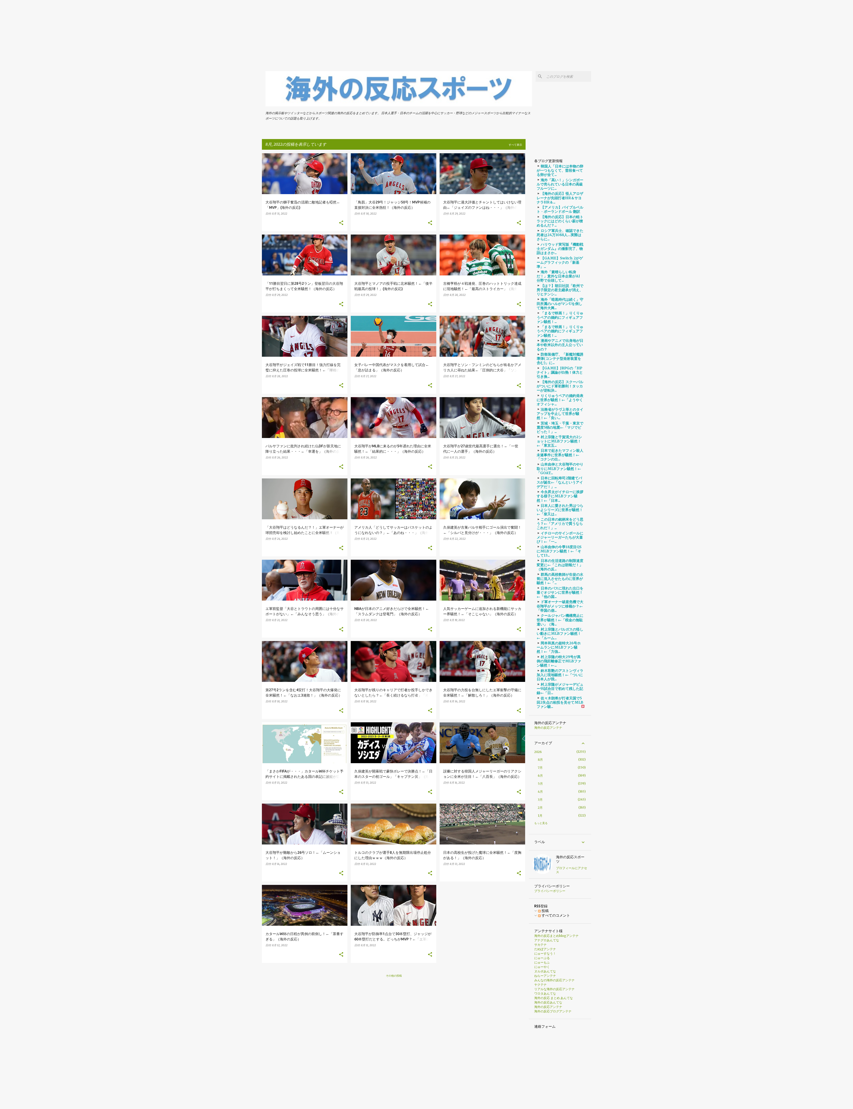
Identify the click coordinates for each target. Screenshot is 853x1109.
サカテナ (540, 945)
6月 (540, 776)
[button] (341, 223)
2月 (540, 808)
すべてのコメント (555, 915)
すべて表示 (515, 144)
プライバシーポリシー (549, 891)
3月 (540, 800)
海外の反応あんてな (548, 1002)
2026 (538, 752)
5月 (540, 784)
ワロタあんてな (545, 994)
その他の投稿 (394, 975)
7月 (540, 768)
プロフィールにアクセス (571, 870)
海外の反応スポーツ (570, 859)
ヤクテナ (540, 985)
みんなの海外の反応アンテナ (554, 980)
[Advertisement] (133, 31)
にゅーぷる (542, 958)
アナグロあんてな (546, 940)
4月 (540, 792)
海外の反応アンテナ (548, 728)
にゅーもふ (542, 962)
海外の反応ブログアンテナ (553, 1011)
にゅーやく (542, 967)
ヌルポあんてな (545, 971)
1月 (540, 816)
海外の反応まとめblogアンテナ (556, 936)
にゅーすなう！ (545, 954)
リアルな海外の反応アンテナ (554, 989)
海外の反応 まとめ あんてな (553, 998)
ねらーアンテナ (545, 976)
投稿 (545, 911)
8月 (540, 760)
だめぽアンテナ (545, 949)
